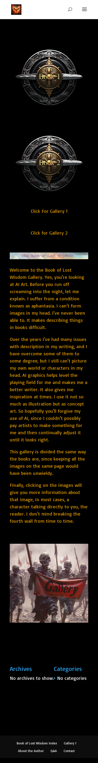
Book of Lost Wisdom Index (37, 743)
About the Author (31, 751)
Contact (69, 751)
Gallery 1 (70, 743)
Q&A (53, 751)
